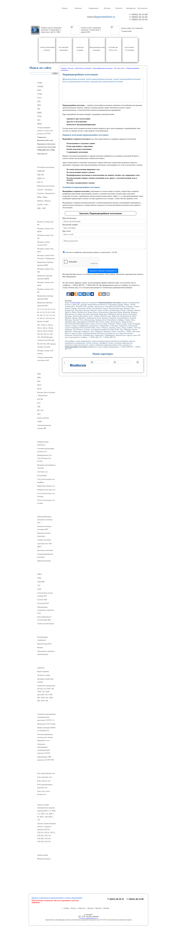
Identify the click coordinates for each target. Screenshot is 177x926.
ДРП (39, 101)
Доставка (107, 8)
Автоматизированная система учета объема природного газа (45, 737)
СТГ (38, 585)
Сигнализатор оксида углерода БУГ (45, 594)
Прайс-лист (81, 908)
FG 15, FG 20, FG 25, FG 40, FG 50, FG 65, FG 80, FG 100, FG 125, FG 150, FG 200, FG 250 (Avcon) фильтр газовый (46, 315)
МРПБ (39, 124)
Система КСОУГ (43, 603)
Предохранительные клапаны (44, 369)
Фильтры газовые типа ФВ (45, 270)
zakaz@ (101, 16)
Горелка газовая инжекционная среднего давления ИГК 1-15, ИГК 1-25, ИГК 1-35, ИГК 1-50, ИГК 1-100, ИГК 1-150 (46, 812)
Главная (64, 8)
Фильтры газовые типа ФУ (45, 290)
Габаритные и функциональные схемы (45, 138)
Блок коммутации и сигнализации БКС (44, 618)
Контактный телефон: (70, 225)
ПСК (39, 414)
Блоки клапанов (43, 418)
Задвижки (40, 668)
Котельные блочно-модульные (44, 534)
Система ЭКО (42, 600)
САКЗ (39, 578)
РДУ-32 (40, 182)
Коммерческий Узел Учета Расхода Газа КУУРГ (44, 458)
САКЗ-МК (40, 582)
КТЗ (38, 403)
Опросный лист (42, 154)
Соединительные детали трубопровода (46, 632)
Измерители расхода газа (46, 490)
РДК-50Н (40, 175)
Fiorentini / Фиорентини (46, 193)
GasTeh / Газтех (42, 204)
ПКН (39, 374)
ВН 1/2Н (40, 410)
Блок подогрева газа (44, 777)
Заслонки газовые (43, 675)
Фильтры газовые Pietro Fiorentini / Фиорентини (46, 257)
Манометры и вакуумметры (44, 867)
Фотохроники (142, 8)
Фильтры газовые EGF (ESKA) (45, 352)
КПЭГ (39, 389)
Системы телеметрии (44, 709)
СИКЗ (39, 574)
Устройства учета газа (44, 437)
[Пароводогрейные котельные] (102, 90)
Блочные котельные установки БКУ (44, 527)
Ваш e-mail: (66, 231)
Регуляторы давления (44, 162)
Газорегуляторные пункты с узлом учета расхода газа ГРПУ (45, 131)
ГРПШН (40, 86)
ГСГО (39, 98)
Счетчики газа (42, 472)
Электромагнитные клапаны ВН (44, 426)
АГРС (44, 768)
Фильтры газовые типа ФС (45, 236)
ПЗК (38, 407)
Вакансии (78, 8)
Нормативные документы (44, 883)
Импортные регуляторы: (46, 186)
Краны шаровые (43, 671)
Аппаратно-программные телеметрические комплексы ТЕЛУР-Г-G (46, 717)
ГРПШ (39, 83)
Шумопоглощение (43, 859)
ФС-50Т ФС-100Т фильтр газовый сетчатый (46, 345)
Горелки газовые (44, 800)
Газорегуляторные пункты (44, 78)
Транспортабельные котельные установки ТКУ (44, 520)
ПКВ (39, 377)
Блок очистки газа (43, 781)
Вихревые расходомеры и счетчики (46, 466)
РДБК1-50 (40, 178)
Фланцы (40, 647)
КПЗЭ (39, 385)
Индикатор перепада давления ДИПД (44, 277)
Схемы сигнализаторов (45, 624)
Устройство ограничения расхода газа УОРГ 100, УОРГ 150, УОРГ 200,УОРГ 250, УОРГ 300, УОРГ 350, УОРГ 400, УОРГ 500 (46, 693)
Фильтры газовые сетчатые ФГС (43, 243)
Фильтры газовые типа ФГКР (45, 230)
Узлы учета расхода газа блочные (46, 495)
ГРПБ (39, 116)
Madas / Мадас (42, 197)
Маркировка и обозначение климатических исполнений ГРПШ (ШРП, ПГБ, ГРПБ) (46, 147)
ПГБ (38, 120)
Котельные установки (44, 512)
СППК (39, 422)
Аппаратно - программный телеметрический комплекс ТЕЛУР (43, 748)
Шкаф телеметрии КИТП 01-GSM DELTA (46, 729)
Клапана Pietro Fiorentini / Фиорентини (46, 394)
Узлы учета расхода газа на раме (46, 501)
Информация (93, 8)
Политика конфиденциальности (88, 918)
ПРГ (38, 109)
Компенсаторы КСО (44, 644)
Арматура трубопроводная (44, 663)
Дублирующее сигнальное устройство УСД (45, 610)
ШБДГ (39, 113)
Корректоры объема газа (46, 486)
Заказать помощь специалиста (103, 271)
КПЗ (38, 381)
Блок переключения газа (46, 773)
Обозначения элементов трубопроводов (46, 652)
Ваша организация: (69, 218)
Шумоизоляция (44, 850)
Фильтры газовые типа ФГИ (45, 250)
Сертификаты (130, 8)
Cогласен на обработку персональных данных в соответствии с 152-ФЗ (91, 252)
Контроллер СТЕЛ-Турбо (46, 724)
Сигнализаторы (44, 569)
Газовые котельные (44, 540)
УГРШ (39, 94)
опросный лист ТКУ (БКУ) (44, 545)
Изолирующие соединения (42, 638)
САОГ (39, 589)
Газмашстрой (75, 303)
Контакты (118, 8)
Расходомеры (42, 475)
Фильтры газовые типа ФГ (45, 223)
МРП (39, 105)
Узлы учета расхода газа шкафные (46, 480)
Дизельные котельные (45, 550)
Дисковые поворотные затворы (45, 680)
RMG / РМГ (41, 208)
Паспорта (44, 877)
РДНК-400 (41, 171)
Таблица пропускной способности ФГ (45, 358)
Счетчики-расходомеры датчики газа (45, 450)
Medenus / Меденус (44, 201)
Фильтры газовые (44, 217)
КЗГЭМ (40, 399)
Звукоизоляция (42, 855)
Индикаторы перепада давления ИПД (45, 263)
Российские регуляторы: (46, 167)
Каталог (73, 908)
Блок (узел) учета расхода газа (43, 792)
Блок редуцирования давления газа (44, 786)
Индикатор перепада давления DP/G (44, 304)
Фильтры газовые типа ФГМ (45, 284)
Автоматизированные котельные (45, 555)
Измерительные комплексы (43, 443)
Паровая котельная (44, 561)
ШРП (39, 90)
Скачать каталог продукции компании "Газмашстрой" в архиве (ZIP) (91, 30)
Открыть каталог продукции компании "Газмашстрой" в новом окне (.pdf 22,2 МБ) (51, 30)
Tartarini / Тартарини (44, 190)
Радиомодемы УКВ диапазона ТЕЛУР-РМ (45, 758)
